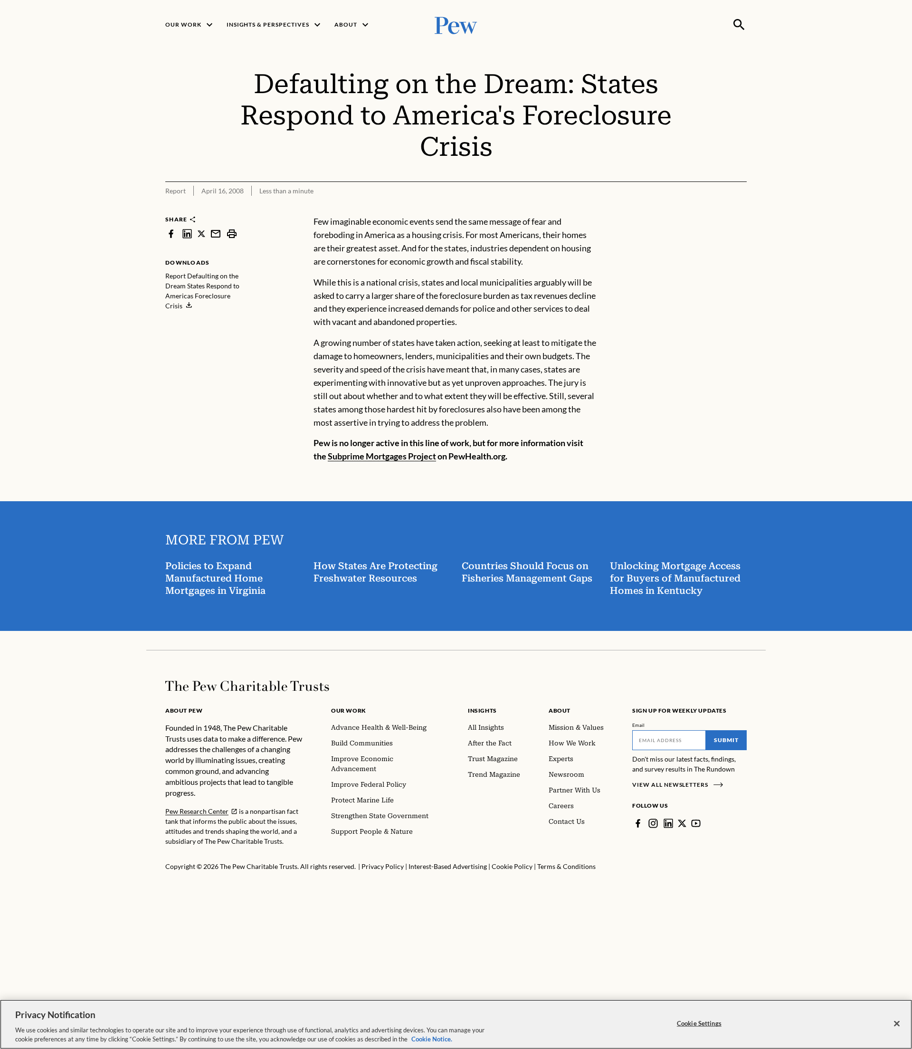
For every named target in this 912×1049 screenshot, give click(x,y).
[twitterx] (201, 233)
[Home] (247, 686)
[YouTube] (696, 823)
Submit (726, 740)
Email (638, 725)
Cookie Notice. (431, 1039)
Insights (482, 710)
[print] (232, 233)
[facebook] (171, 233)
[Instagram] (653, 823)
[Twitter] (682, 823)
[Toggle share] (716, 209)
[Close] (896, 1023)
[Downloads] (740, 209)
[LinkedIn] (668, 823)
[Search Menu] (739, 24)
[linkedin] (187, 233)
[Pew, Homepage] (456, 24)
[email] (215, 233)
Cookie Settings (699, 1023)
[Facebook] (638, 823)
